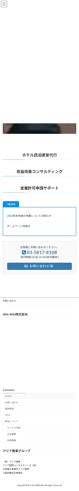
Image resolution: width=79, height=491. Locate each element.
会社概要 (11, 434)
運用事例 (9, 408)
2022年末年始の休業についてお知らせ (29, 215)
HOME (8, 396)
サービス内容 (13, 427)
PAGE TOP (73, 472)
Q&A (7, 414)
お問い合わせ (9, 300)
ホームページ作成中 (18, 226)
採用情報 (11, 440)
